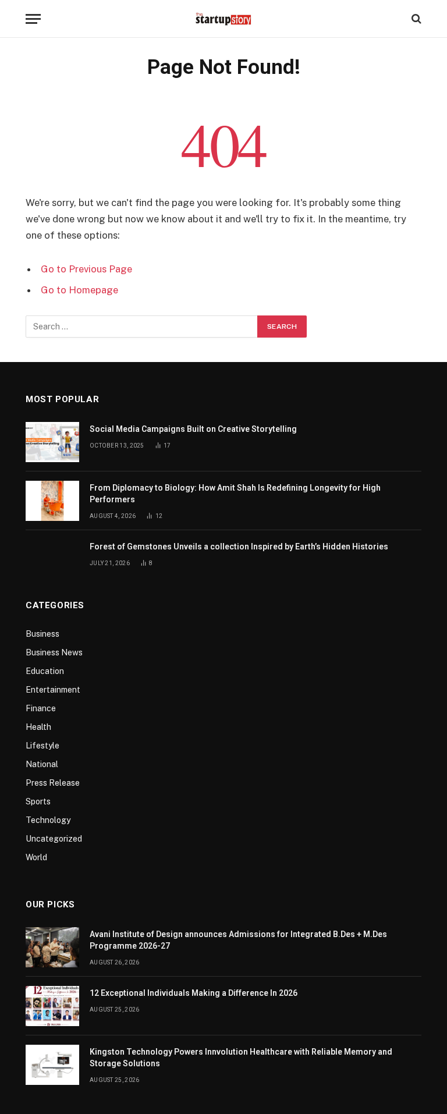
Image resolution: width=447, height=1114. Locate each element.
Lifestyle (42, 745)
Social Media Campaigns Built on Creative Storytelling (193, 429)
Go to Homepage (79, 290)
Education (45, 671)
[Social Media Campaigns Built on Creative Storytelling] (52, 442)
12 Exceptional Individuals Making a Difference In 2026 (193, 993)
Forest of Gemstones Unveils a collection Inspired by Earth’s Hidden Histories (239, 546)
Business (42, 633)
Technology (48, 820)
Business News (54, 652)
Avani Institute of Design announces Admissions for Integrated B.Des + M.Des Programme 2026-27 (238, 939)
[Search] (415, 19)
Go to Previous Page (86, 269)
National (42, 764)
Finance (41, 708)
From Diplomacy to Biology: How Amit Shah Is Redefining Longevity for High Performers (235, 493)
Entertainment (53, 689)
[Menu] (33, 19)
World (36, 857)
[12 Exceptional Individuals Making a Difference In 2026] (52, 1006)
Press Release (53, 782)
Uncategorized (54, 838)
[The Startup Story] (223, 18)
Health (38, 727)
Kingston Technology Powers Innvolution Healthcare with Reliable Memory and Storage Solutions (241, 1057)
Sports (38, 801)
